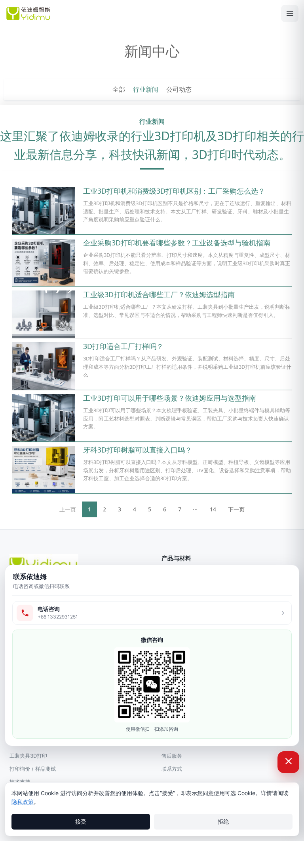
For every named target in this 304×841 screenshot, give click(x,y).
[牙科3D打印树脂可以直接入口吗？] (43, 469)
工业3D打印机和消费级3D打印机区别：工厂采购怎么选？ (174, 191)
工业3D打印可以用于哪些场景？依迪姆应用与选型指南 (169, 398)
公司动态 (179, 89)
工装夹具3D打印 (28, 755)
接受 (80, 821)
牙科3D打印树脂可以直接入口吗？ (137, 449)
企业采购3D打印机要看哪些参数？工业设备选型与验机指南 (176, 242)
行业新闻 (145, 89)
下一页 (236, 509)
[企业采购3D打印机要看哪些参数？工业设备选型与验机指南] (43, 262)
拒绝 (223, 821)
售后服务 (172, 755)
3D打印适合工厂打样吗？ (123, 346)
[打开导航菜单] (289, 13)
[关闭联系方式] (288, 762)
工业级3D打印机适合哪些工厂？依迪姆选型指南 (159, 294)
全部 (118, 89)
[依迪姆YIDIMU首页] (140, 13)
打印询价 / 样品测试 (33, 769)
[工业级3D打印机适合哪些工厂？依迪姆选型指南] (43, 314)
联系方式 (172, 769)
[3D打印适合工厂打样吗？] (43, 366)
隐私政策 (22, 801)
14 (213, 509)
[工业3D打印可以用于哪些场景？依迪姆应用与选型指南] (43, 417)
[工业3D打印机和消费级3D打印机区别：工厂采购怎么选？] (43, 210)
